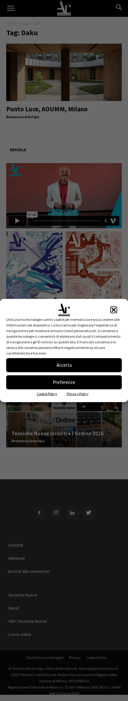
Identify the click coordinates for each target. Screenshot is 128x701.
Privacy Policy (78, 393)
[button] (114, 310)
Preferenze (64, 382)
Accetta (64, 365)
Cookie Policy (47, 393)
